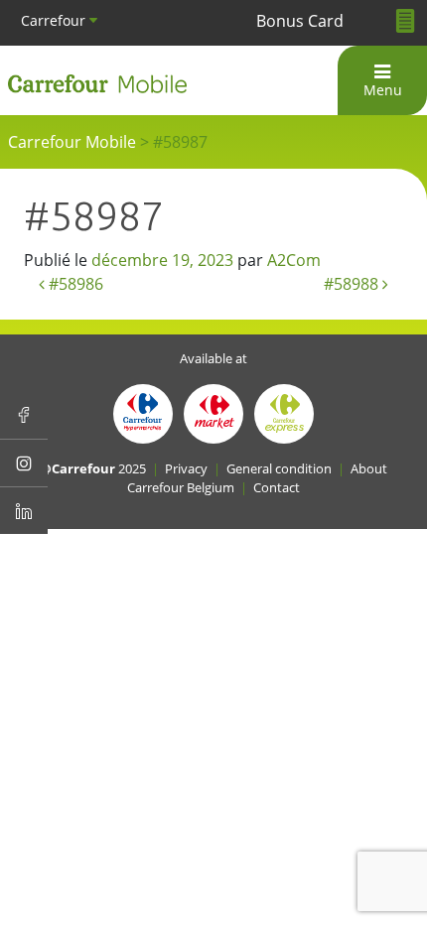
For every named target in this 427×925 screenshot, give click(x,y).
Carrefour (55, 20)
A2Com (294, 260)
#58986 (74, 284)
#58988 (353, 284)
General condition (279, 468)
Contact (276, 487)
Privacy (186, 468)
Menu (382, 89)
